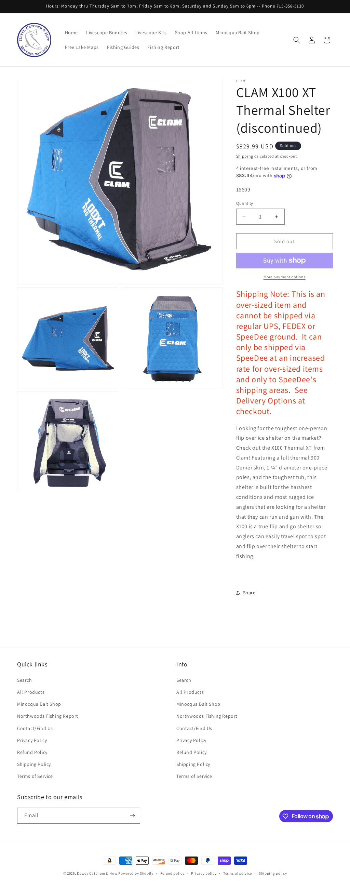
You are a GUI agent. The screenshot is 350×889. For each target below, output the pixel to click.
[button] (296, 40)
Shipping (245, 156)
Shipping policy (273, 873)
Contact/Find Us (35, 728)
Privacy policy (203, 873)
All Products (30, 692)
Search (24, 680)
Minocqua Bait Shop (39, 704)
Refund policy (172, 873)
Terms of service (237, 873)
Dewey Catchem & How (97, 873)
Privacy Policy (32, 740)
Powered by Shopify (135, 873)
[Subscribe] (132, 816)
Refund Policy (32, 752)
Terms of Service (35, 776)
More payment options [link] (285, 276)
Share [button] (249, 592)
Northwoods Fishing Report (47, 716)
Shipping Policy (34, 764)
